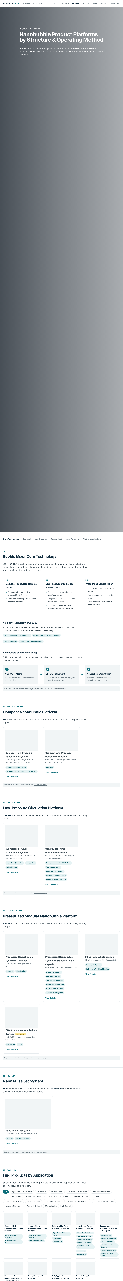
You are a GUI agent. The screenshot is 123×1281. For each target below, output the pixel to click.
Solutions (26, 4)
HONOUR (11, 3)
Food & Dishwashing (33, 1196)
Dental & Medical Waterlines (78, 1201)
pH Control (66, 1206)
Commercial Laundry (13, 1196)
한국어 (113, 3)
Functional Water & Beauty (104, 1201)
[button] (21, 753)
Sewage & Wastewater (13, 1201)
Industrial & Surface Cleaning (57, 1196)
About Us (86, 4)
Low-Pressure (41, 539)
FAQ (95, 4)
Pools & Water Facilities (101, 1192)
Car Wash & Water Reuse (77, 1192)
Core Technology (11, 539)
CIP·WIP (96, 1196)
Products (76, 4)
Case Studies (51, 4)
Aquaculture (41, 1192)
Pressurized (56, 539)
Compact (27, 539)
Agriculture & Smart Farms (22, 1192)
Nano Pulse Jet (72, 539)
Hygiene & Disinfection (13, 1206)
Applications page (40, 785)
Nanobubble (38, 4)
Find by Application (92, 539)
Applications (64, 4)
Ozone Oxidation (33, 1201)
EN (118, 3)
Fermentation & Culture (54, 1201)
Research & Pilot (33, 1206)
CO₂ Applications (51, 1206)
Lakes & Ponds (57, 1192)
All (6, 1192)
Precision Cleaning (81, 1196)
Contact (103, 4)
